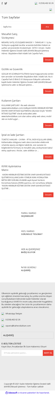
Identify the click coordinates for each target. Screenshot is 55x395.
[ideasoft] (11, 392)
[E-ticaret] (27, 392)
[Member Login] (51, 9)
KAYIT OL (48, 353)
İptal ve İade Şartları (13, 135)
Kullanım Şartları (11, 100)
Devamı (48, 59)
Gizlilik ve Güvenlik (12, 69)
